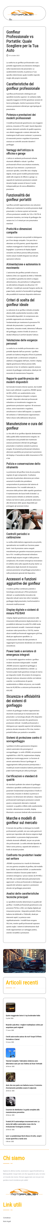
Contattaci (7, 1218)
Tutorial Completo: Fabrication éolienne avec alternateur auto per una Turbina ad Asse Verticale (24, 1062)
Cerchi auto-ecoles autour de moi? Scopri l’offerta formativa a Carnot (23, 1037)
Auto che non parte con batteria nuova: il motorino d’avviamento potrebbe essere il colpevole (24, 1086)
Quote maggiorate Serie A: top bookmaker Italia (23, 1015)
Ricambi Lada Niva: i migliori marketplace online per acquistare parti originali (24, 1026)
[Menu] (10, 19)
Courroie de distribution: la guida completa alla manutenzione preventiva (22, 1111)
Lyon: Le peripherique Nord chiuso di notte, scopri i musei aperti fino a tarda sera (24, 1137)
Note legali (7, 1221)
